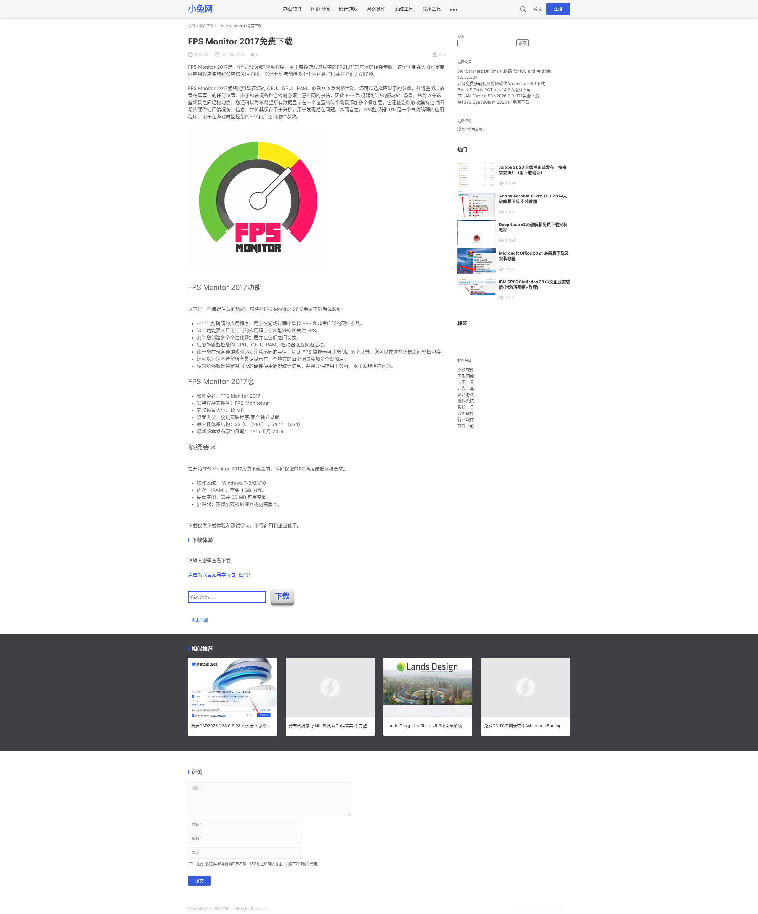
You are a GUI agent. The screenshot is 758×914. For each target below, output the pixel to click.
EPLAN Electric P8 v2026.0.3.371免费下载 (498, 95)
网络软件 (376, 9)
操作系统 (465, 400)
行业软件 (465, 419)
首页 (191, 26)
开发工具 (465, 388)
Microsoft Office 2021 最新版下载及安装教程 (534, 255)
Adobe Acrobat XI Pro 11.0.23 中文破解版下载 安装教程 (533, 198)
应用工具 (431, 9)
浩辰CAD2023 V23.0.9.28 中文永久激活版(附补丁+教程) (232, 725)
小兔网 (224, 908)
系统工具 (403, 9)
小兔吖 (547, 908)
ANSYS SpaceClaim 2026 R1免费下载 (493, 102)
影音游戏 (348, 9)
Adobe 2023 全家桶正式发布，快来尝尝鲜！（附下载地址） (532, 170)
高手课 (520, 908)
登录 (538, 8)
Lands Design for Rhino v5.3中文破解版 (424, 725)
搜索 (461, 36)
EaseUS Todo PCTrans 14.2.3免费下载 (494, 89)
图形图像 (320, 9)
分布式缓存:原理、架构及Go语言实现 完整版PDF (330, 725)
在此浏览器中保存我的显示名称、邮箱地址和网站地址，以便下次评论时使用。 (258, 864)
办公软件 (292, 9)
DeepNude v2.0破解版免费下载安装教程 (533, 227)
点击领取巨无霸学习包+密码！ (220, 575)
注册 (558, 8)
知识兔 (560, 908)
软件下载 (206, 26)
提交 (199, 880)
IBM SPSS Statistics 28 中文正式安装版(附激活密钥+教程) (534, 284)
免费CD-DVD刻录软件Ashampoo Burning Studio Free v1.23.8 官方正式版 (525, 725)
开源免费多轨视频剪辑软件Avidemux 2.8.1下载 (501, 83)
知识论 (533, 908)
